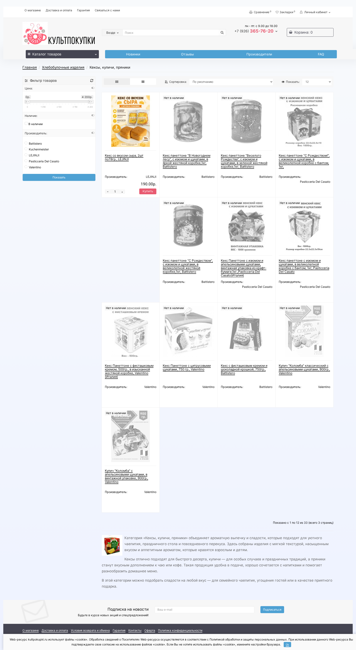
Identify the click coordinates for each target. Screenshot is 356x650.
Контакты (135, 630)
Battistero (35, 143)
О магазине (33, 10)
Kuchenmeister (39, 149)
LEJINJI (34, 155)
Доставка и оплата (59, 10)
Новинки (133, 54)
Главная (29, 67)
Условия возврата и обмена (90, 630)
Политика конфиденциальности (180, 630)
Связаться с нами (107, 10)
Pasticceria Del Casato (44, 161)
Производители (259, 54)
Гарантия (83, 10)
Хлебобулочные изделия (63, 67)
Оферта (149, 630)
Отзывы (187, 54)
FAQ (321, 54)
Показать (59, 177)
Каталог (46, 54)
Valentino (35, 167)
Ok (287, 644)
